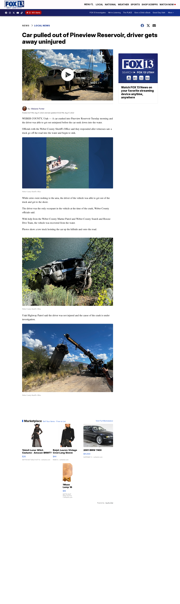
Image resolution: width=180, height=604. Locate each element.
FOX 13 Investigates (98, 12)
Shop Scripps (150, 4)
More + (171, 12)
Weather (123, 4)
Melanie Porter (37, 108)
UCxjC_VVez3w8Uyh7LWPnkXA (18, 13)
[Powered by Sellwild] (109, 503)
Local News (42, 25)
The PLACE (127, 12)
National (110, 4)
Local (99, 4)
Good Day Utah (159, 12)
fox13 (14, 13)
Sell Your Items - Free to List (54, 421)
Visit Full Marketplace (104, 421)
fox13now (10, 13)
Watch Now (167, 4)
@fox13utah (22, 13)
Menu (87, 4)
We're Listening (114, 12)
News (25, 25)
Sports (135, 4)
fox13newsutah (6, 13)
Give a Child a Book (142, 12)
